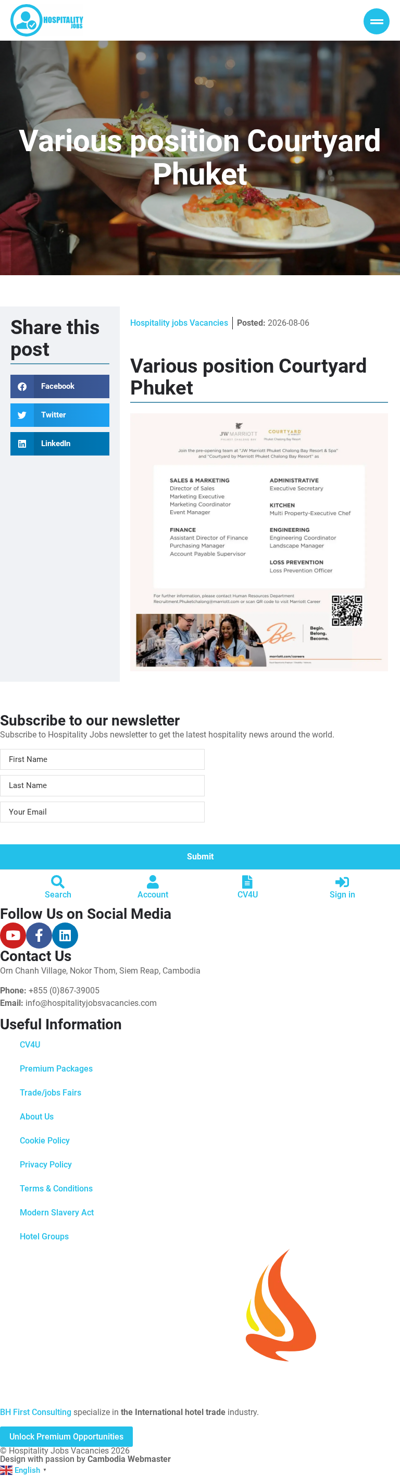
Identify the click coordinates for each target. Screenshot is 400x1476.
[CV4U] (247, 882)
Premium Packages (56, 1069)
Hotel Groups (44, 1236)
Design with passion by (85, 1459)
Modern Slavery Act (57, 1212)
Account (153, 895)
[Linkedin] (65, 936)
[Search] (58, 882)
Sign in (342, 895)
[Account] (152, 882)
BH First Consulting (35, 1412)
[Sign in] (342, 882)
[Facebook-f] (39, 936)
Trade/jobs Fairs (50, 1093)
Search (58, 895)
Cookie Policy (45, 1141)
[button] (59, 386)
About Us (37, 1117)
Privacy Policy (46, 1165)
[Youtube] (13, 936)
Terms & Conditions (56, 1189)
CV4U (248, 895)
